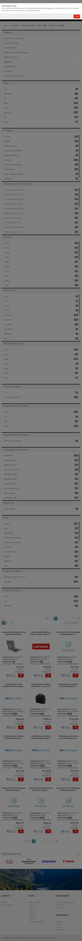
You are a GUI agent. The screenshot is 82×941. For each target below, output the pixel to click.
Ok (77, 16)
